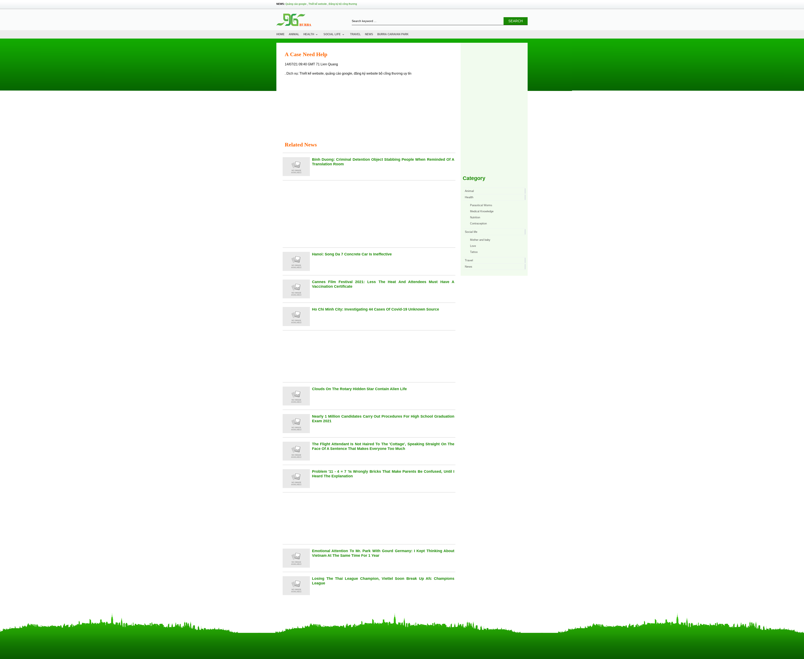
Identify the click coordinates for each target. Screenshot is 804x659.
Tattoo (474, 252)
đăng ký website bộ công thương (378, 73)
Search (515, 21)
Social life (332, 34)
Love (473, 245)
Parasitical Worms (481, 205)
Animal (294, 34)
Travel (355, 34)
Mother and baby (480, 239)
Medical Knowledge (481, 211)
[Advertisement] (370, 109)
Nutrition (475, 217)
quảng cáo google (338, 73)
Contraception (478, 223)
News (369, 34)
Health (308, 34)
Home (280, 34)
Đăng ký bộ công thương (343, 4)
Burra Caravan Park (392, 34)
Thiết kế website (317, 4)
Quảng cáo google (296, 4)
